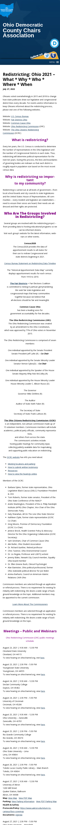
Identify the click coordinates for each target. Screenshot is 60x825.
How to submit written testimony (23, 467)
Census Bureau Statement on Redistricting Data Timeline (30, 263)
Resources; (13, 470)
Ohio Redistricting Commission (25, 126)
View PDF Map (25, 798)
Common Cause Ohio (21, 123)
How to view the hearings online (22, 474)
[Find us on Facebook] (53, 55)
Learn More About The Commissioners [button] (30, 604)
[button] (52, 62)
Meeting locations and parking (21, 464)
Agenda (18, 814)
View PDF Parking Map (46, 801)
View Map (12, 798)
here (42, 657)
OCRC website (13, 457)
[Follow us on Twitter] (47, 55)
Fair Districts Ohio (19, 119)
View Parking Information (23, 801)
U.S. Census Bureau (20, 116)
